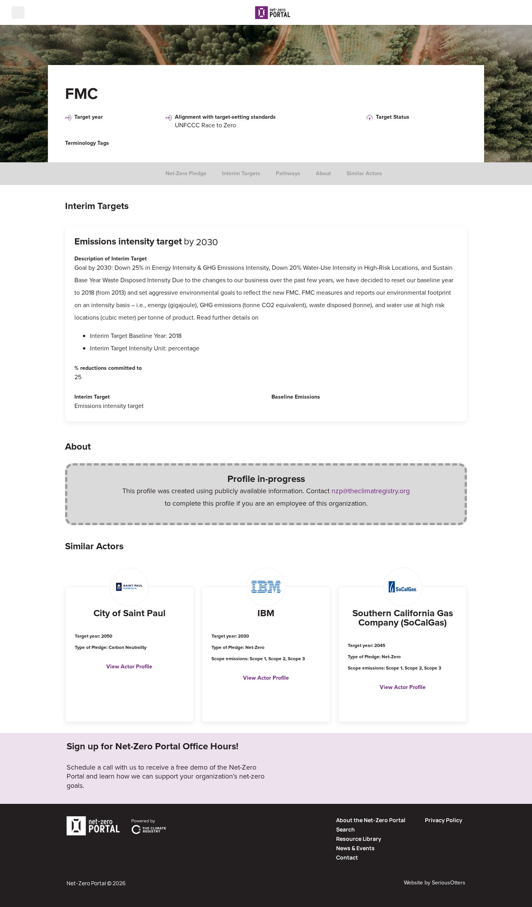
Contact (347, 857)
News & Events (355, 848)
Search (345, 829)
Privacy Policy (443, 820)
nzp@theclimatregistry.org (370, 491)
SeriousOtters (448, 883)
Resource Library (358, 838)
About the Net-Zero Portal (370, 820)
